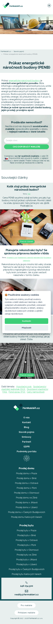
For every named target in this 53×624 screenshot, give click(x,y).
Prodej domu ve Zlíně (26, 497)
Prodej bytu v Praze (26, 530)
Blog (26, 427)
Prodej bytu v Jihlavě (26, 559)
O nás (26, 417)
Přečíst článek (26, 241)
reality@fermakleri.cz (27, 594)
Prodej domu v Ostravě (26, 483)
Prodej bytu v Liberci (26, 564)
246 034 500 (26, 586)
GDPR (27, 446)
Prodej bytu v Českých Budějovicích (26, 569)
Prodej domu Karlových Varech (26, 517)
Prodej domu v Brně (26, 478)
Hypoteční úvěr (12, 257)
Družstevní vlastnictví (37, 389)
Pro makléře (26, 605)
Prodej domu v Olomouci (26, 493)
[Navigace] (49, 5)
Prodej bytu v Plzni (26, 545)
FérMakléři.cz (6, 51)
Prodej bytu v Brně (26, 535)
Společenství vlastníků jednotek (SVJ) (30, 257)
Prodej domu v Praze (26, 473)
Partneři (26, 442)
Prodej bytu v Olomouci (26, 550)
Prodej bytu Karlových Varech (26, 574)
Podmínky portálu (26, 451)
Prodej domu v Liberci (27, 507)
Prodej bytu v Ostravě (27, 540)
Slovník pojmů (19, 51)
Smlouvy (26, 437)
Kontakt (26, 422)
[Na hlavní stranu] (12, 3)
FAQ (29, 194)
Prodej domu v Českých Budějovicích (26, 512)
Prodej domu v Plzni (27, 488)
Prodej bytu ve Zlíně (27, 554)
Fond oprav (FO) (17, 392)
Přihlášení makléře (26, 613)
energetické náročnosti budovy (24, 80)
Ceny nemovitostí (35, 392)
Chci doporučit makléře (26, 147)
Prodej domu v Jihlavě (26, 502)
